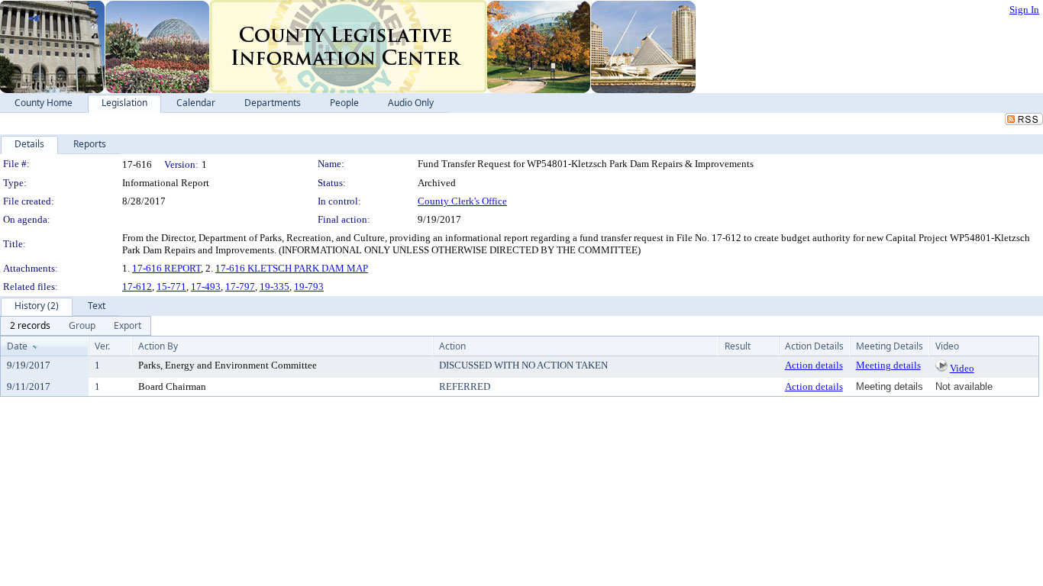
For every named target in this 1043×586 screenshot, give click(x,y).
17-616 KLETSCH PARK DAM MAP (291, 268)
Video (962, 368)
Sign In (1024, 9)
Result (738, 346)
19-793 (309, 286)
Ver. (102, 346)
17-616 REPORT (166, 268)
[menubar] (75, 326)
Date (17, 346)
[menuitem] (30, 326)
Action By (158, 346)
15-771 (171, 286)
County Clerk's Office (462, 201)
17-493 (206, 286)
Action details (814, 365)
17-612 (137, 286)
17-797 (240, 286)
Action (452, 346)
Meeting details (888, 365)
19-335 (274, 286)
